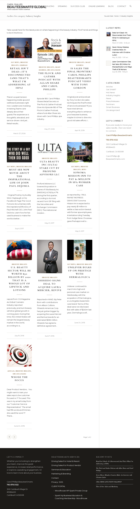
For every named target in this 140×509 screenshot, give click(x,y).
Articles (10, 371)
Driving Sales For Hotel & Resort (65, 461)
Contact (55, 478)
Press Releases (112, 101)
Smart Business (113, 107)
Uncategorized (53, 70)
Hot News (15, 62)
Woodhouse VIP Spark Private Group (71, 491)
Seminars (23, 65)
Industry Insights (46, 67)
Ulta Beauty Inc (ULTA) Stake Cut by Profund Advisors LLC (49, 168)
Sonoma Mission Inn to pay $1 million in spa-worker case (79, 179)
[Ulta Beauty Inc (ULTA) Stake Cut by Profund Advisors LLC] (49, 148)
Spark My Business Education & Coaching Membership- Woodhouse (71, 496)
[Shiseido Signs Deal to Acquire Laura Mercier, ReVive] (49, 256)
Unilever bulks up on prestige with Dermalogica (80, 272)
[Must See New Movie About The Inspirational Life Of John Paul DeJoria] (19, 152)
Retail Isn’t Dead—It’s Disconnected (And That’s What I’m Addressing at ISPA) (19, 78)
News (84, 169)
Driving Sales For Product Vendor (66, 465)
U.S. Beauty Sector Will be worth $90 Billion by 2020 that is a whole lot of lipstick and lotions (19, 279)
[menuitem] (35, 6)
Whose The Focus (19, 379)
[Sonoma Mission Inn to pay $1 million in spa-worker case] (79, 152)
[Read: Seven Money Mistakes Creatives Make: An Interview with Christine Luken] (108, 48)
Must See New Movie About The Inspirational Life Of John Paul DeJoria (19, 177)
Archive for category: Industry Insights (24, 16)
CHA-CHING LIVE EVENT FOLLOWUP (109, 482)
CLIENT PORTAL (58, 486)
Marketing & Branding (61, 474)
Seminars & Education (61, 469)
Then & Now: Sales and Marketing (107, 486)
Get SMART (111, 89)
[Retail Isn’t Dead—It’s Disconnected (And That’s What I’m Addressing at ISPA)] (19, 48)
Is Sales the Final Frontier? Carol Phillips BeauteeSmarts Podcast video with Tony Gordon (79, 78)
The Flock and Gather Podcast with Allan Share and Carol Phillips (49, 81)
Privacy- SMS (57, 482)
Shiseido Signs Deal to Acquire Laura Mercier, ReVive (49, 285)
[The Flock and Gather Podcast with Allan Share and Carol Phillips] (49, 50)
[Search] (130, 6)
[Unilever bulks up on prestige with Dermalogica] (79, 250)
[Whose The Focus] (19, 355)
